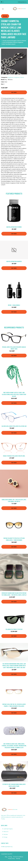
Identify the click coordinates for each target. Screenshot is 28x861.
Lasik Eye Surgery (8, 829)
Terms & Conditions (18, 856)
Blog (6, 856)
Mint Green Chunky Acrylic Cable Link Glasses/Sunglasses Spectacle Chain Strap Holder (14, 394)
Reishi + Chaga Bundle (14, 305)
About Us (6, 831)
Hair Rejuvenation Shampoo (14, 261)
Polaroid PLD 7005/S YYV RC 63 (14, 629)
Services (6, 834)
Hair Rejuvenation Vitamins (14, 227)
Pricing (5, 16)
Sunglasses (17, 77)
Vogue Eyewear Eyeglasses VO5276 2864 (14, 456)
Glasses (22, 77)
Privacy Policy (11, 858)
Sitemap (18, 858)
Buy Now (14, 92)
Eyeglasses (10, 77)
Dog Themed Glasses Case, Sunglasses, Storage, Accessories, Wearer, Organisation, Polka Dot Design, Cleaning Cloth (14, 745)
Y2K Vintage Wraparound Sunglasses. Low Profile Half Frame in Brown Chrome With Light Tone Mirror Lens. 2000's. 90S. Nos (14, 665)
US (2, 2)
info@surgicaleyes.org (22, 2)
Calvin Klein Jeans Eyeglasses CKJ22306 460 (14, 426)
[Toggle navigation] (3, 9)
